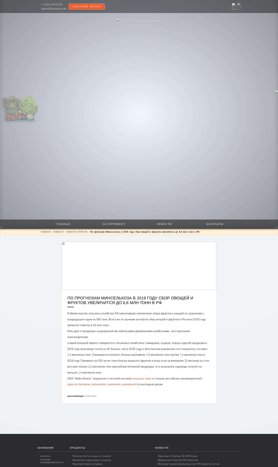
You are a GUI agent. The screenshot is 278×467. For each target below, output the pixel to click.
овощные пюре (142, 378)
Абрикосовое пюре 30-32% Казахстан (178, 460)
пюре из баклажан (78, 384)
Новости (164, 224)
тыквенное (114, 384)
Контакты (215, 224)
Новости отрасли (77, 232)
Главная (63, 224)
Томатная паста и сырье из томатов (91, 456)
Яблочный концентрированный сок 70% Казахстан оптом (188, 464)
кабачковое (99, 384)
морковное (129, 384)
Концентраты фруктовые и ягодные (91, 460)
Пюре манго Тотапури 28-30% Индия (177, 456)
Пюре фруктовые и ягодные (87, 464)
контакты (45, 456)
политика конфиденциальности (52, 461)
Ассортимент (113, 224)
